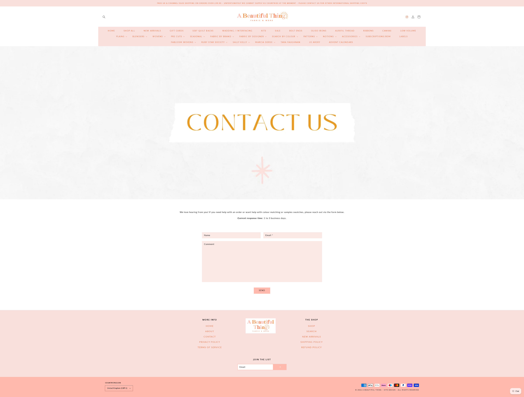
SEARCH (311, 331)
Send (262, 290)
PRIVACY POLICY (209, 342)
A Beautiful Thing (372, 390)
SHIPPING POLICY (311, 342)
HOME (210, 326)
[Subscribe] (280, 367)
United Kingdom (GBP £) (117, 388)
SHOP (311, 326)
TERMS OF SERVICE (210, 347)
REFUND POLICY (311, 347)
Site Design (390, 390)
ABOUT (209, 331)
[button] (104, 17)
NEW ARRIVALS (311, 336)
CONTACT (210, 336)
